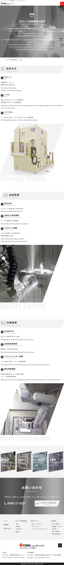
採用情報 (6, 525)
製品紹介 (18, 526)
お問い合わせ (7, 528)
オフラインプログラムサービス (39, 529)
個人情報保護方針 (56, 534)
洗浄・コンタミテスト (37, 524)
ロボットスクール (36, 526)
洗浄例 (17, 532)
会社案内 (53, 521)
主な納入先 (19, 529)
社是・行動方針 (56, 524)
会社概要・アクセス (57, 526)
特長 (17, 524)
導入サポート (35, 521)
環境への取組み (56, 531)
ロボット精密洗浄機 (21, 521)
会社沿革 (54, 529)
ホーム (2, 59)
